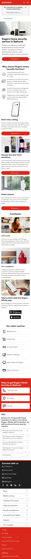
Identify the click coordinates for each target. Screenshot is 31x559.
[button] (24, 2)
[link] (14, 12)
